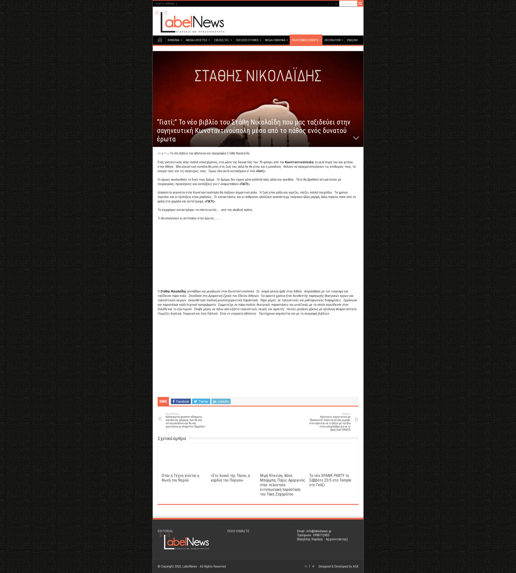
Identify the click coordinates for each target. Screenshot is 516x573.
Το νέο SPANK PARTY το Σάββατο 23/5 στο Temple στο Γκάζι (330, 480)
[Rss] (328, 3)
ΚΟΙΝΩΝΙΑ (174, 40)
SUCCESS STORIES (247, 40)
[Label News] (189, 20)
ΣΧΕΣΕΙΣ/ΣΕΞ (222, 40)
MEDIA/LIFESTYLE (196, 40)
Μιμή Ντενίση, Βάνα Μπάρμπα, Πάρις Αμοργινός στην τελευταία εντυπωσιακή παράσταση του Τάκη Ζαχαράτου (282, 485)
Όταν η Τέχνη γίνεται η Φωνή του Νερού (180, 478)
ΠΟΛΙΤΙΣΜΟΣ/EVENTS (305, 40)
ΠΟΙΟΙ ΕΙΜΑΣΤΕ (238, 531)
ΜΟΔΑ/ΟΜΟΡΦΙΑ (275, 40)
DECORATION (333, 40)
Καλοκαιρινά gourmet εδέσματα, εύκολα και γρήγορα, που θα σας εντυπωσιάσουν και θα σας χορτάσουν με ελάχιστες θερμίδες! (185, 420)
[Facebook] (332, 3)
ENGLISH (352, 40)
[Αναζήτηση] (360, 4)
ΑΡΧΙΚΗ (160, 40)
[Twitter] (336, 3)
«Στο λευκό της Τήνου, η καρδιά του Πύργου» (230, 478)
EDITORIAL (165, 531)
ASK (356, 566)
